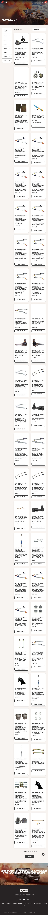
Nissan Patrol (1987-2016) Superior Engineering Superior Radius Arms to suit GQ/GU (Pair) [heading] (38, 51)
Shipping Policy (37, 903)
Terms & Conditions (17, 903)
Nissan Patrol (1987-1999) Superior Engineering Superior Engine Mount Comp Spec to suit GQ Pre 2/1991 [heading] (21, 691)
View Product (21, 63)
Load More (29, 856)
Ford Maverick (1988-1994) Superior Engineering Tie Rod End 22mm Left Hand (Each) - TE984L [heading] (38, 353)
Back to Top (43, 854)
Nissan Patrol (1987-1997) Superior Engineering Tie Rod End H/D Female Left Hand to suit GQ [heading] (38, 519)
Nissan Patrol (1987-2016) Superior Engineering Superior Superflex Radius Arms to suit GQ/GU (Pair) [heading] (21, 322)
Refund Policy (28, 903)
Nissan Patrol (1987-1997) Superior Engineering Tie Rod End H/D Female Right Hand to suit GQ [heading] (38, 417)
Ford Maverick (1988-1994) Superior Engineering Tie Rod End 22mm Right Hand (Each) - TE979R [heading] (21, 353)
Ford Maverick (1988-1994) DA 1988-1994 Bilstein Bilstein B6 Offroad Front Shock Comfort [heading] (38, 118)
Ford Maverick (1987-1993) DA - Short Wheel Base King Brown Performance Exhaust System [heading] (21, 519)
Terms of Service (6, 903)
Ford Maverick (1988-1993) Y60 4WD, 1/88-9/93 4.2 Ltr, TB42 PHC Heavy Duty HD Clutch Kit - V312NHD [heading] (38, 85)
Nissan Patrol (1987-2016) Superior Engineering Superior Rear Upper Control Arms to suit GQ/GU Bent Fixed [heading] (38, 762)
